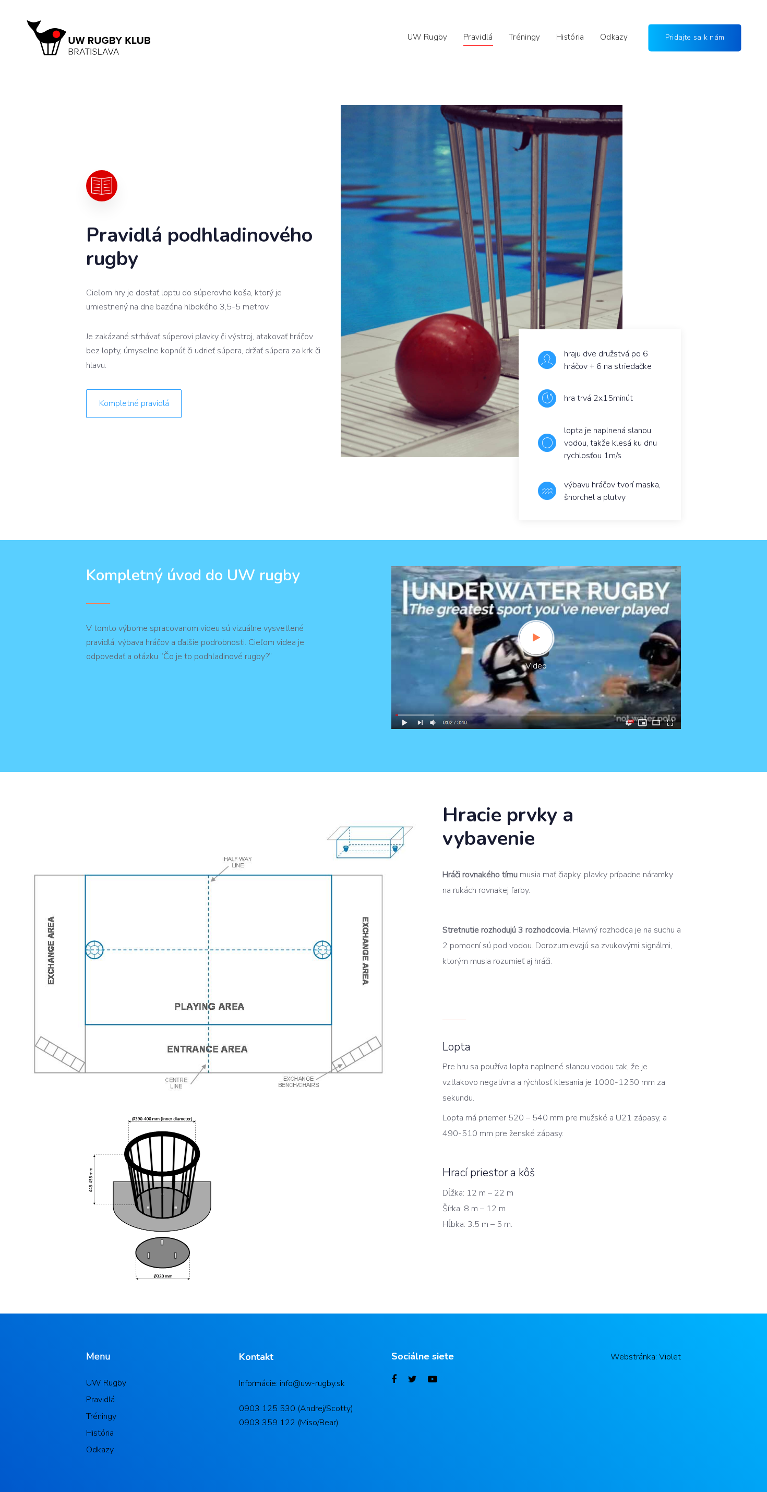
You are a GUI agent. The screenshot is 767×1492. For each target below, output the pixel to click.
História (100, 1433)
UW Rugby (106, 1383)
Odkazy (100, 1449)
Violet (670, 1357)
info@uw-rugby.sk (312, 1383)
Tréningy (101, 1416)
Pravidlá (100, 1399)
